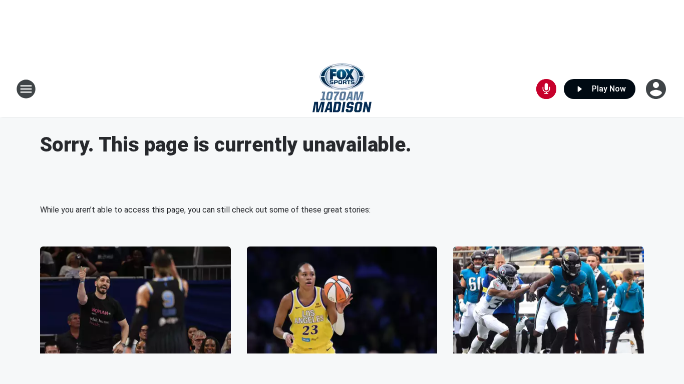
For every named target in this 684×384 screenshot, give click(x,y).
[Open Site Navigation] (26, 89)
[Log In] (657, 89)
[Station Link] (342, 89)
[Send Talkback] (546, 89)
